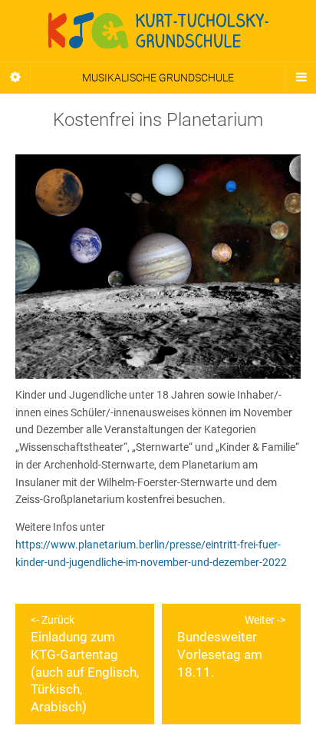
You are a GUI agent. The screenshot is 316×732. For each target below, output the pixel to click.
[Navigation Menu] (300, 77)
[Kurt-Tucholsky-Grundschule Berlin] (158, 31)
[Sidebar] (15, 77)
